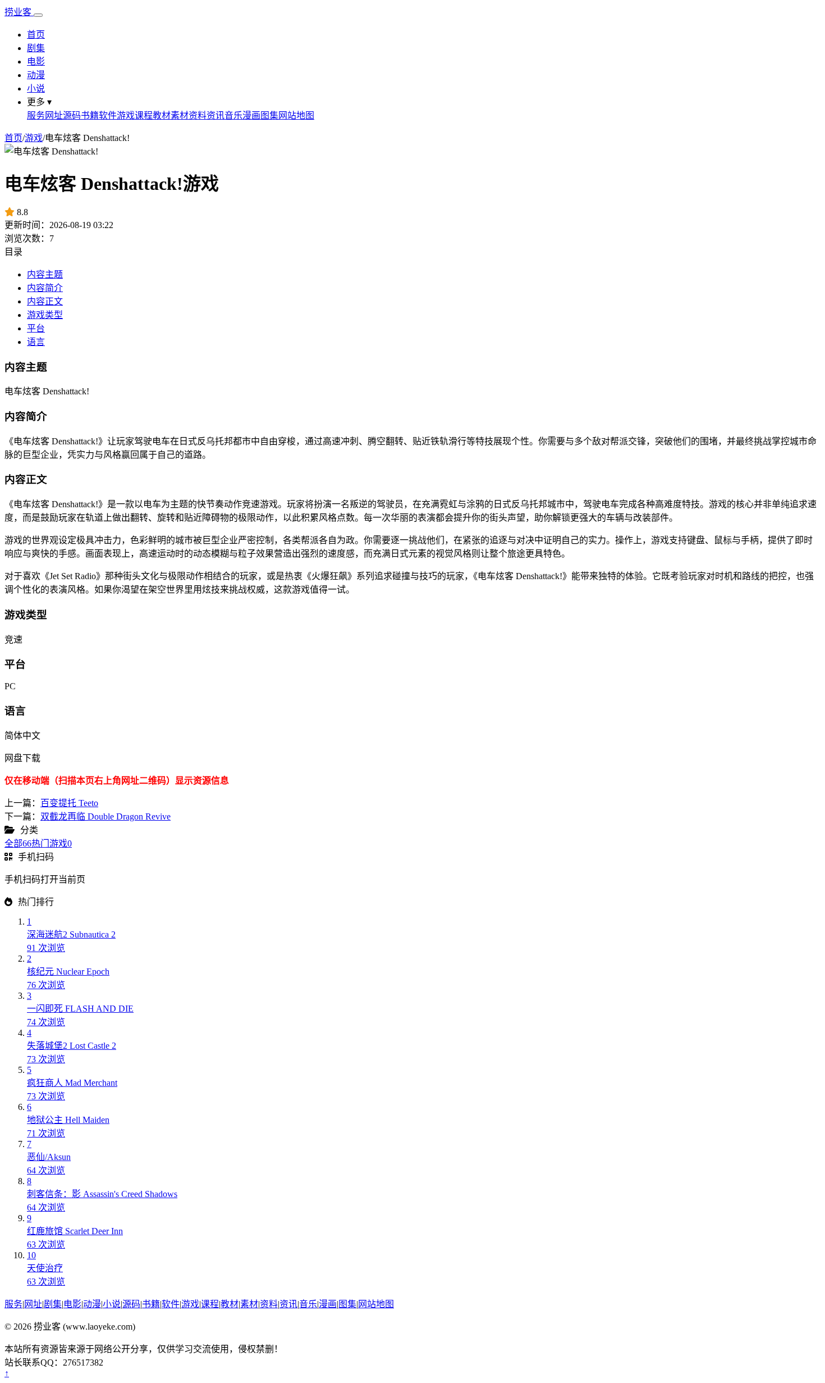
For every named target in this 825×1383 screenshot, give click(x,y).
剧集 (36, 48)
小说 (36, 88)
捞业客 (19, 12)
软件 (108, 115)
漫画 (251, 115)
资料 (198, 115)
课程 (144, 115)
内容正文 (45, 301)
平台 (36, 328)
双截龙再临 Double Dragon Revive (105, 816)
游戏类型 (45, 315)
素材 (180, 115)
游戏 (126, 115)
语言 (36, 342)
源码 (72, 115)
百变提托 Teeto (69, 803)
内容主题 (45, 274)
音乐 (233, 115)
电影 (36, 61)
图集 (269, 115)
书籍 (90, 115)
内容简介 (45, 288)
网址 (54, 115)
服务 (36, 115)
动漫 (36, 75)
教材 (162, 115)
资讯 (215, 115)
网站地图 (296, 115)
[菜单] (38, 15)
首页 (36, 34)
